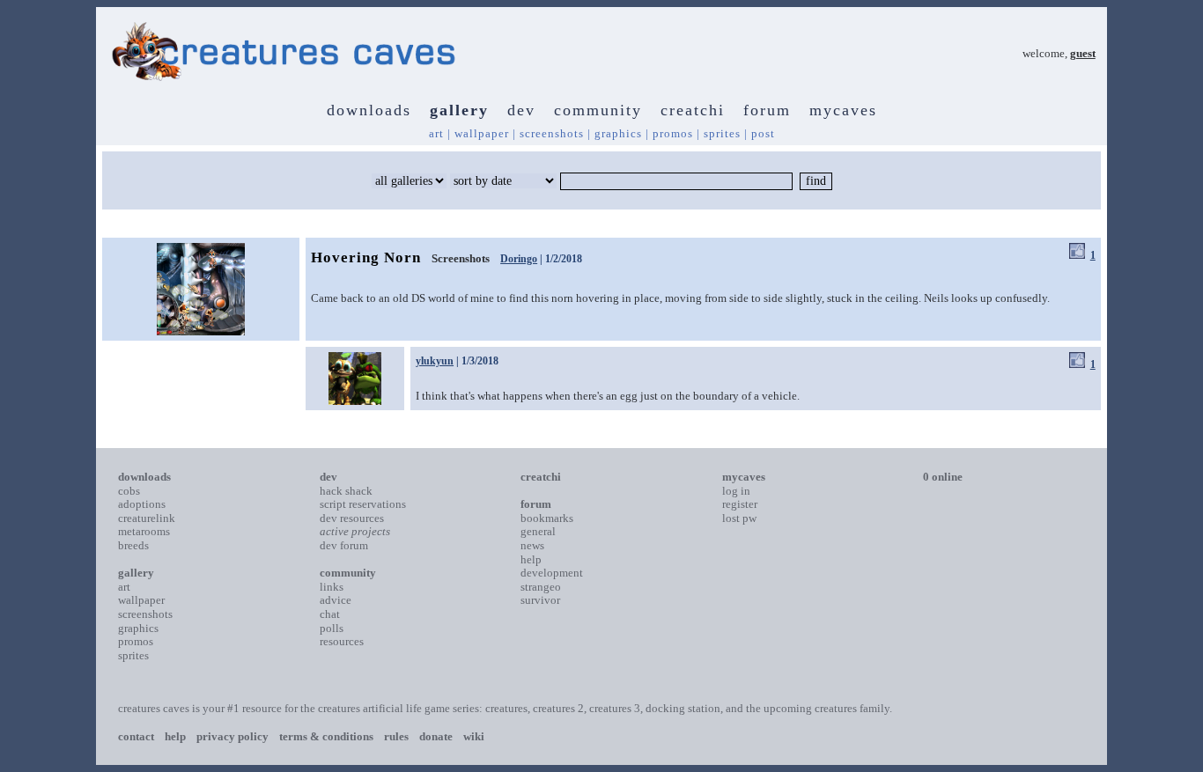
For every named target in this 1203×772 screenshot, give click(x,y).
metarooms (144, 531)
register (739, 504)
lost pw (739, 518)
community (598, 110)
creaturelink (146, 518)
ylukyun (435, 361)
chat (330, 614)
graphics (618, 133)
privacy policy (232, 736)
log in (736, 490)
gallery (459, 110)
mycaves (843, 110)
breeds (133, 545)
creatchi (693, 110)
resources (342, 641)
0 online (943, 476)
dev (521, 110)
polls (331, 628)
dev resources (352, 518)
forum (767, 110)
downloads (369, 110)
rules (396, 736)
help (531, 559)
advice (335, 600)
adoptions (142, 504)
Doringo (518, 259)
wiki (473, 736)
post (763, 133)
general (538, 531)
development (551, 572)
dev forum (344, 545)
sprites (722, 133)
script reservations (363, 504)
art (436, 133)
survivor (540, 600)
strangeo (540, 586)
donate (436, 736)
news (532, 545)
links (331, 586)
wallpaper (481, 133)
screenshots (552, 133)
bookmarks (546, 518)
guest (1083, 53)
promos (673, 133)
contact (136, 736)
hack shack (346, 490)
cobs (129, 490)
